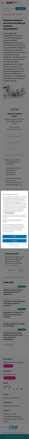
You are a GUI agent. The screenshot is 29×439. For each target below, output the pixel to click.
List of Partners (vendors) (8, 231)
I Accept (14, 236)
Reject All (14, 240)
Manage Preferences (14, 244)
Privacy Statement (10, 212)
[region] (14, 219)
